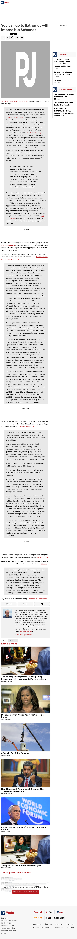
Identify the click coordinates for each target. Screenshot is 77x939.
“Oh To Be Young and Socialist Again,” (15, 101)
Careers (47, 927)
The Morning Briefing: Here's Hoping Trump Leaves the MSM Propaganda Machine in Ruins (23, 677)
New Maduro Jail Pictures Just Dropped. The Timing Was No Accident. (22, 790)
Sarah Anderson (6, 793)
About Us (48, 924)
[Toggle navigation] (74, 2)
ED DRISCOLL (13, 640)
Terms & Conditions (60, 927)
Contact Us (37, 924)
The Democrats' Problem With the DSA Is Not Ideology (64, 97)
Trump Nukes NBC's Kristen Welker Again (21, 865)
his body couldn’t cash (27, 426)
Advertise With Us (60, 924)
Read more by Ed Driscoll (24, 634)
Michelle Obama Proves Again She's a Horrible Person (23, 716)
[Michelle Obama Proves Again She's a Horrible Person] (25, 699)
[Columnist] (8, 614)
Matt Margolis (6, 719)
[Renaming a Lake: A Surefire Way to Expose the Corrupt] (25, 811)
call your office (42, 557)
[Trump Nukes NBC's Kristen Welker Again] (25, 849)
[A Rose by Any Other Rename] (25, 737)
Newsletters (38, 927)
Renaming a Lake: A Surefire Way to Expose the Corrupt (23, 828)
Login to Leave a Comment (25, 892)
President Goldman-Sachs (37, 599)
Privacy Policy (71, 924)
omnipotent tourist (8, 245)
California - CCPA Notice (71, 927)
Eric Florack (5, 755)
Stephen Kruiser (6, 681)
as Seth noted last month (15, 117)
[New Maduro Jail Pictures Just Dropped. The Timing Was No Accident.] (25, 773)
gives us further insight (34, 132)
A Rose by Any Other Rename (15, 753)
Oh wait (44, 564)
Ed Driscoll (5, 34)
